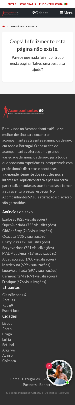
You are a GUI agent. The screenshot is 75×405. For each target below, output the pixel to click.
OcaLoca (9, 236)
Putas (12, 4)
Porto (7, 329)
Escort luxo (11, 310)
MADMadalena (14, 253)
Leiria (6, 339)
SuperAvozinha (14, 225)
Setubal (8, 344)
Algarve (8, 350)
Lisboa (7, 323)
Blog (46, 379)
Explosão (9, 219)
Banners (45, 384)
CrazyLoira (11, 242)
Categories (31, 379)
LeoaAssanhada (14, 270)
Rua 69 (7, 305)
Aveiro (7, 355)
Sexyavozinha (13, 247)
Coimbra (9, 361)
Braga (7, 334)
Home (14, 379)
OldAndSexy (12, 231)
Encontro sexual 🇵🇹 (53, 4)
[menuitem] (12, 4)
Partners (30, 384)
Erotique (9, 282)
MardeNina (11, 265)
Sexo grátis (27, 4)
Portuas (8, 300)
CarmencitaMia (14, 276)
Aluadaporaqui (13, 259)
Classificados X (14, 294)
